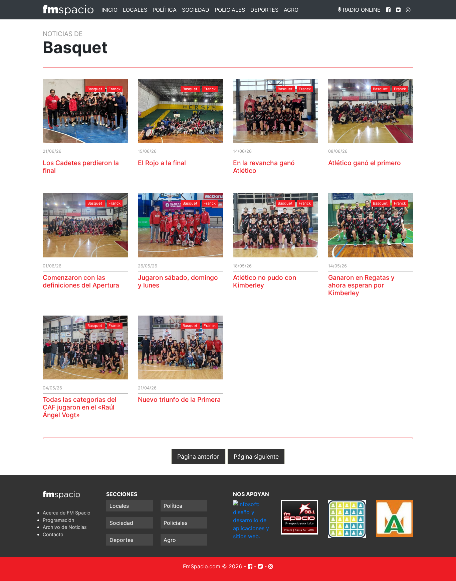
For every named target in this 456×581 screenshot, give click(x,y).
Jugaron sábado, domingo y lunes (178, 281)
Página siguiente (256, 456)
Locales (135, 9)
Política (165, 9)
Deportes (264, 9)
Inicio (109, 9)
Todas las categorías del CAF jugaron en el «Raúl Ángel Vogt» (80, 407)
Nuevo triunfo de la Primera (179, 399)
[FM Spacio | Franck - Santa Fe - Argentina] (68, 10)
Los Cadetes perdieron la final (81, 167)
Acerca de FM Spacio (66, 512)
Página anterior (198, 456)
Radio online (361, 9)
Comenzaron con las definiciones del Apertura (81, 281)
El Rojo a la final (162, 163)
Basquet (94, 89)
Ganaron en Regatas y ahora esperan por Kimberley (361, 285)
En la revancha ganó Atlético (264, 167)
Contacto (53, 534)
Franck (114, 89)
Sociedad (195, 9)
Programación (58, 520)
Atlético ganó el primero (364, 163)
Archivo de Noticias (65, 527)
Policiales (230, 9)
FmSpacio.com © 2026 (212, 566)
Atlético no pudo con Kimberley (264, 281)
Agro (291, 9)
